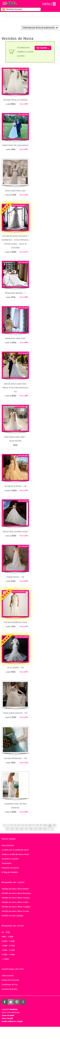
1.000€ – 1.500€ (8, 941)
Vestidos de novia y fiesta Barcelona (16, 893)
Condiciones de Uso (10, 985)
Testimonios (7, 863)
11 (50, 825)
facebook (4, 1002)
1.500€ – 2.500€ (8, 946)
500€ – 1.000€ (7, 937)
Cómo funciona (8, 846)
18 (31, 829)
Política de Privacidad (10, 980)
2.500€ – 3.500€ (8, 950)
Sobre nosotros (8, 976)
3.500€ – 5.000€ (8, 955)
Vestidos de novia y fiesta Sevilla (15, 902)
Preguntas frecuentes (10, 868)
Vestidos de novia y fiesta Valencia (16, 898)
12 (54, 825)
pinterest (17, 1002)
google (23, 1002)
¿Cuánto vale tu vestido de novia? (15, 850)
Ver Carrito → (42, 48)
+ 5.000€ (5, 959)
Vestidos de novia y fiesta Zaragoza (16, 907)
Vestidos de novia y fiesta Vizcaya (15, 911)
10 (45, 825)
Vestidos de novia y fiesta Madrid (15, 889)
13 (7, 829)
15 (17, 829)
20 (40, 829)
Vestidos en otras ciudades (12, 916)
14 (12, 829)
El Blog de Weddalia (10, 872)
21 (45, 829)
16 (21, 829)
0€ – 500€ (6, 932)
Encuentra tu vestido (10, 859)
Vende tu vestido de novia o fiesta (15, 854)
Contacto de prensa (9, 989)
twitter (11, 1002)
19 (35, 829)
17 (26, 829)
